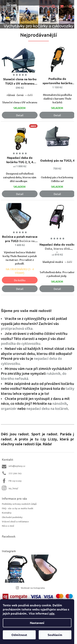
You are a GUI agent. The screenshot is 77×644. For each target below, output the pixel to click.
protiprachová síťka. (17, 328)
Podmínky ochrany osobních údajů (19, 503)
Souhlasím (55, 635)
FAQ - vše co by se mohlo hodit (17, 508)
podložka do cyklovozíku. (21, 343)
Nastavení (37, 623)
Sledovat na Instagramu (33, 587)
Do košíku (19, 280)
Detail (19, 115)
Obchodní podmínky (12, 517)
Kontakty (6, 512)
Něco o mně (8, 525)
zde (51, 613)
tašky (70, 388)
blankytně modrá (53, 262)
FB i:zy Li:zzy (15, 480)
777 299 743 (15, 473)
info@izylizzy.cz (17, 466)
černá (20, 95)
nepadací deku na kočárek (47, 408)
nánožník (59, 403)
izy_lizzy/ (13, 488)
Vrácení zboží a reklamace (15, 521)
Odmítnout (19, 635)
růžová (11, 95)
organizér (9, 408)
